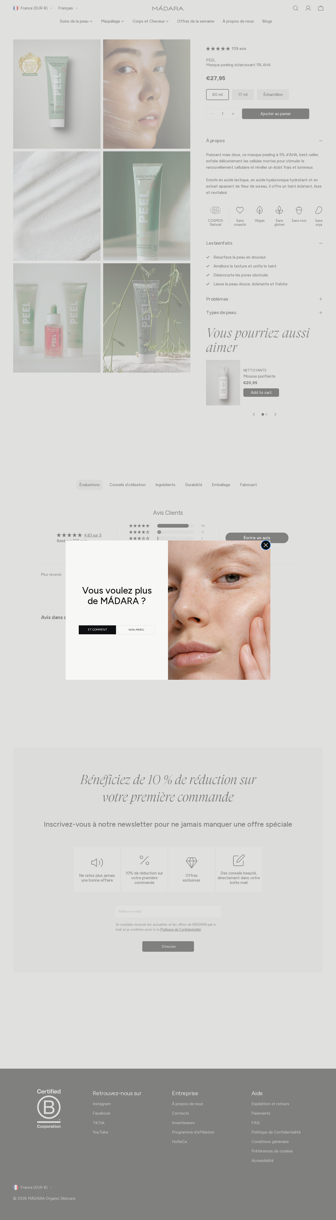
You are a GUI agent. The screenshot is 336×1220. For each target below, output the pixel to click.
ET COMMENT (97, 629)
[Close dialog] (265, 545)
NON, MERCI (136, 629)
